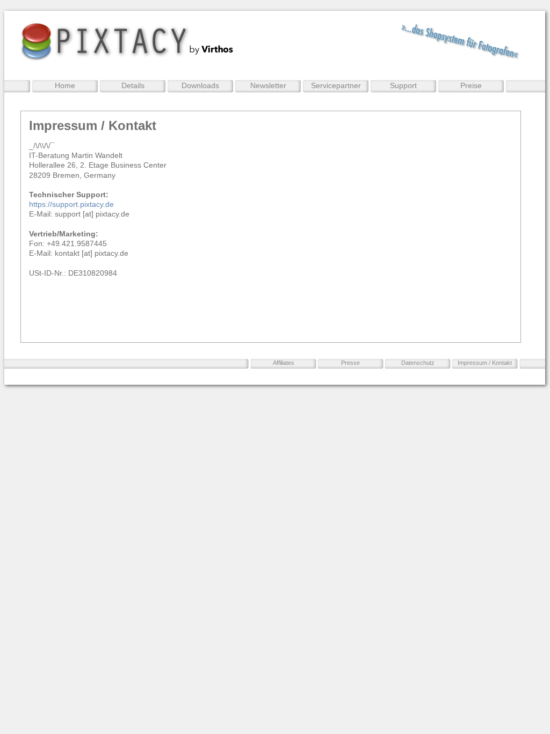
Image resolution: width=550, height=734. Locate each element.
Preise (471, 85)
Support (403, 85)
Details (132, 85)
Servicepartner (336, 85)
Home (65, 85)
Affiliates (283, 362)
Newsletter (268, 85)
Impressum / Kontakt (485, 362)
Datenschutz (418, 362)
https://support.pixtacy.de (71, 204)
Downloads (200, 85)
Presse (350, 362)
